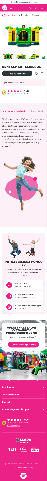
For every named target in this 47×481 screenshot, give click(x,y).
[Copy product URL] (36, 73)
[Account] (36, 8)
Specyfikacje (37, 111)
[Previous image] (5, 34)
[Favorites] (42, 8)
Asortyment (13, 15)
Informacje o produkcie (14, 111)
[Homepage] (4, 7)
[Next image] (42, 34)
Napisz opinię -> (13, 426)
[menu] (11, 8)
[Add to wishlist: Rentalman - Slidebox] (42, 73)
